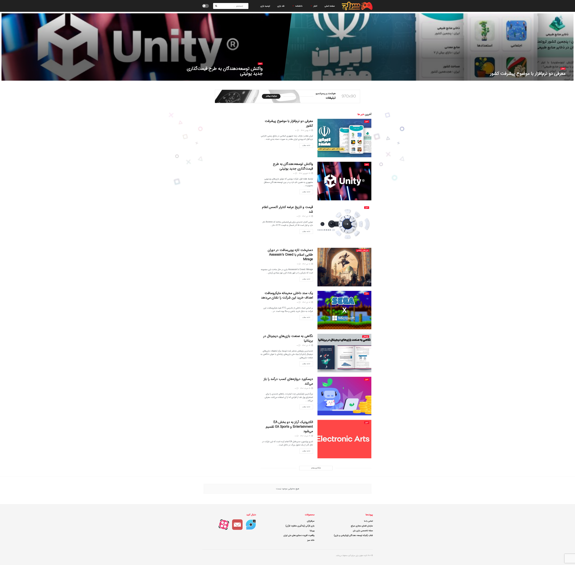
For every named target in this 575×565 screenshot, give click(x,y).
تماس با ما (368, 521)
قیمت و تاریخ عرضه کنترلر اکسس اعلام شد (287, 209)
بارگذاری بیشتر (316, 468)
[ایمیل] (236, 524)
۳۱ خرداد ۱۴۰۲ (305, 388)
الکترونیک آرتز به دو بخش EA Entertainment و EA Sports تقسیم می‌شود (289, 427)
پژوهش (365, 336)
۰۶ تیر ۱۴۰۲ (306, 302)
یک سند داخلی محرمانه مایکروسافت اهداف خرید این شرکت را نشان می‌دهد (287, 295)
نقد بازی (281, 6)
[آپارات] (222, 524)
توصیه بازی (265, 6)
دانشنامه (298, 6)
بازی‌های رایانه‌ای (362, 250)
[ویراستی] (249, 524)
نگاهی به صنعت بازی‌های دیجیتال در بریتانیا (288, 338)
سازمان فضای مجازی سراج (362, 525)
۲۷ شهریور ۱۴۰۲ (255, 79)
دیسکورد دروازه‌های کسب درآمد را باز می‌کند (288, 381)
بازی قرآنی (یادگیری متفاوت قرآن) (300, 525)
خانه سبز (310, 540)
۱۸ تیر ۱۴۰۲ (306, 264)
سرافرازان (310, 521)
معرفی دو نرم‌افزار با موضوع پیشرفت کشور (527, 73)
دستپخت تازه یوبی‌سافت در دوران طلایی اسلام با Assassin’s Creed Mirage (290, 254)
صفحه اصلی (329, 6)
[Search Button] (216, 6)
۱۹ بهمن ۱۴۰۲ (558, 79)
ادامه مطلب (306, 145)
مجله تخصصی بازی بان (363, 530)
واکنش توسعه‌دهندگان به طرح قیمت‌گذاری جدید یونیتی (225, 71)
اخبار (315, 6)
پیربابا (312, 530)
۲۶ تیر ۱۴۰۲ (306, 216)
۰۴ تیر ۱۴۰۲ (306, 345)
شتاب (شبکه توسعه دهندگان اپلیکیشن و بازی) (353, 535)
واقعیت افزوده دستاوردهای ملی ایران (298, 535)
